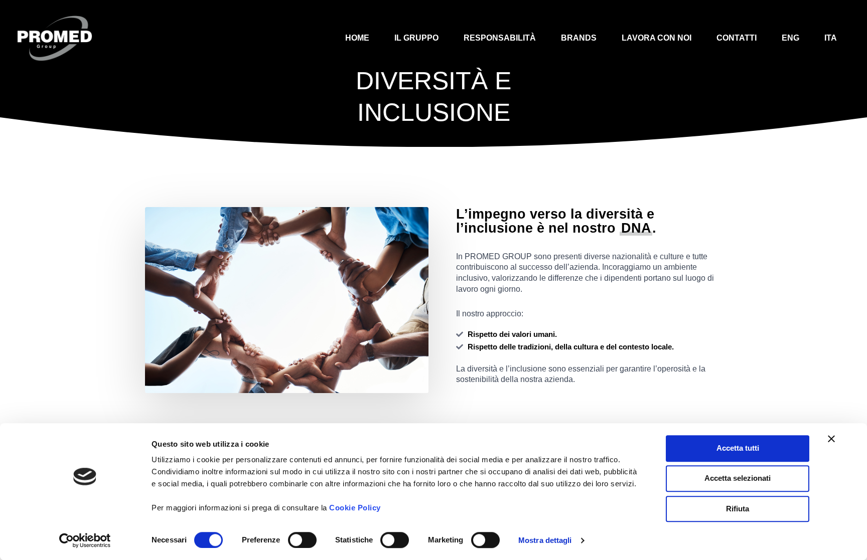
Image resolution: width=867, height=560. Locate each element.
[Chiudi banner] (831, 438)
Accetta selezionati (737, 478)
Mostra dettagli (545, 540)
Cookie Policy (355, 507)
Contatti (736, 38)
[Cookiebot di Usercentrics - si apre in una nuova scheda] (85, 540)
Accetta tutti (737, 448)
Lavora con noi (656, 38)
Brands (579, 38)
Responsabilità (500, 38)
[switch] (302, 540)
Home (357, 38)
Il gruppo (416, 38)
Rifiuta (737, 508)
